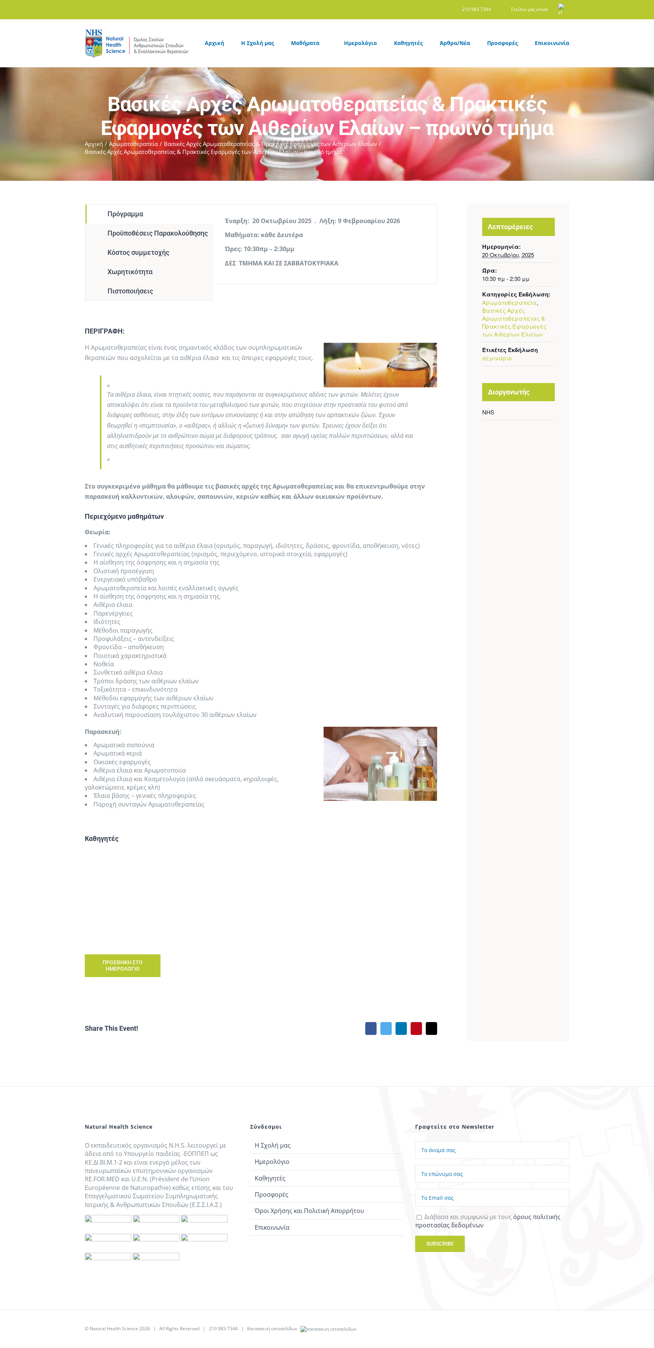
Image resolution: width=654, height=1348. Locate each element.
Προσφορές (271, 1194)
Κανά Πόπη (215, 878)
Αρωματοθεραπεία (509, 302)
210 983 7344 (223, 1328)
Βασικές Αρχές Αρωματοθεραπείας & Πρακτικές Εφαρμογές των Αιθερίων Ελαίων (514, 322)
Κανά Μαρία (125, 878)
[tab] (149, 214)
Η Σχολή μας (273, 1145)
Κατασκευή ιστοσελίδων (273, 1328)
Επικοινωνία (272, 1227)
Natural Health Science (114, 1328)
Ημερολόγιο (272, 1161)
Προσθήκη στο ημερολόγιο (123, 965)
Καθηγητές (270, 1178)
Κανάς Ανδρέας (306, 878)
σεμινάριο (497, 358)
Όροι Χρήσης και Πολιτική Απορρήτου (309, 1211)
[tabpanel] (325, 244)
